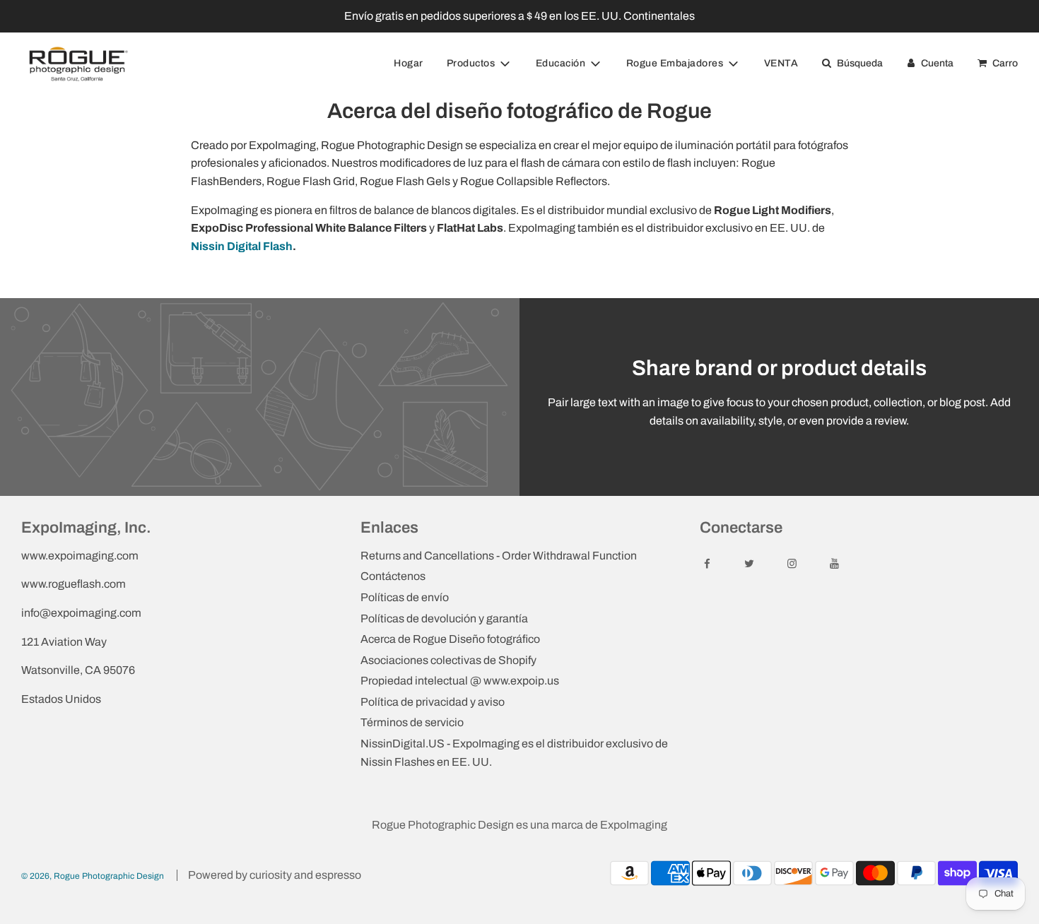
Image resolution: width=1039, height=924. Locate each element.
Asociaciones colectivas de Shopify (448, 660)
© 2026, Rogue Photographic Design (92, 876)
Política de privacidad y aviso (432, 702)
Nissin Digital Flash (242, 246)
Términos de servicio (412, 722)
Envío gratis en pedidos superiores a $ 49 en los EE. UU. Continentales (519, 16)
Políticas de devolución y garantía (444, 618)
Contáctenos (392, 576)
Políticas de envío (404, 597)
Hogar (408, 63)
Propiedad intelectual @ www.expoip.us (459, 681)
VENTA (781, 63)
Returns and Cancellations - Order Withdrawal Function (498, 556)
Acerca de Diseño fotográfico (450, 639)
